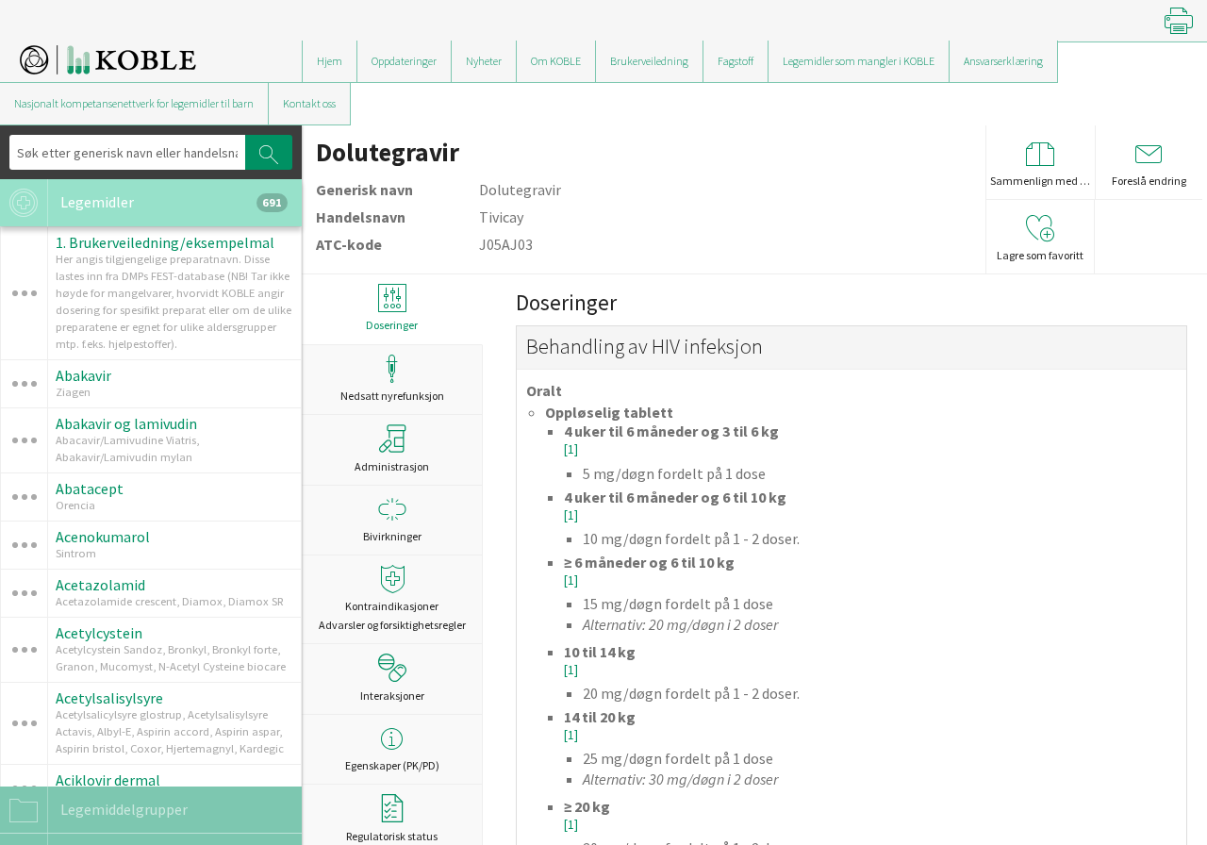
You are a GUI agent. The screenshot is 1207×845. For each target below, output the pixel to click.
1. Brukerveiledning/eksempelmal (165, 242)
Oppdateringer (404, 61)
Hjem (329, 61)
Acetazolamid (100, 584)
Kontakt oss (309, 103)
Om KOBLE (556, 61)
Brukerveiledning (649, 61)
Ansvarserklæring (1003, 61)
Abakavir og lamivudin (126, 423)
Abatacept (90, 488)
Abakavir (83, 375)
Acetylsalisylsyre (109, 697)
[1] (571, 449)
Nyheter (484, 61)
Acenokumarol (103, 536)
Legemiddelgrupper (123, 809)
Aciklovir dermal (108, 779)
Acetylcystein (99, 632)
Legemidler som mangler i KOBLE (858, 61)
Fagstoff (735, 61)
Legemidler (170, 201)
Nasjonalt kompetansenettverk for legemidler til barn (134, 103)
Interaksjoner (392, 695)
